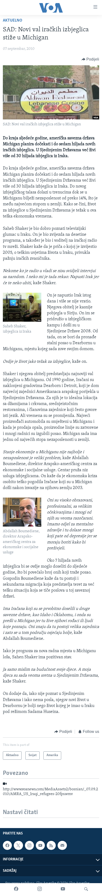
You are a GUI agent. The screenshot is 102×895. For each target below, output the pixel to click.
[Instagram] (39, 889)
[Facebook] (16, 889)
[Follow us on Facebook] (7, 845)
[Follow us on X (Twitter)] (18, 845)
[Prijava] (62, 845)
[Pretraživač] (86, 889)
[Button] (90, 59)
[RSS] (51, 845)
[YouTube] (63, 889)
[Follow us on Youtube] (40, 845)
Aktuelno (12, 21)
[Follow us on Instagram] (29, 845)
